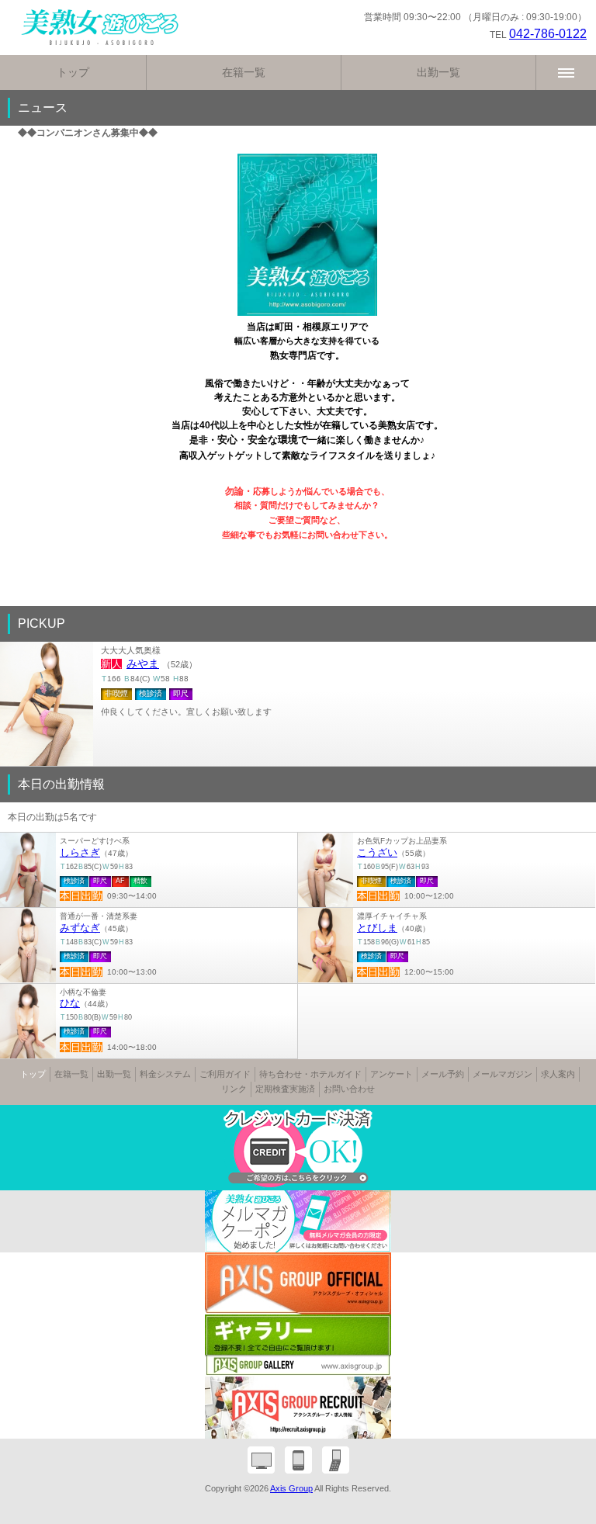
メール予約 (442, 1074)
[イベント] (298, 1221)
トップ (73, 72)
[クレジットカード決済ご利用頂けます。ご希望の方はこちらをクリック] (298, 1147)
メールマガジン (502, 1074)
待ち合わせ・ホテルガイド (310, 1074)
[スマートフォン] (298, 1460)
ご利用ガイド (225, 1074)
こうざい (377, 852)
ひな (70, 1003)
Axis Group (291, 1488)
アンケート (391, 1074)
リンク (234, 1088)
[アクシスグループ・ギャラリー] (298, 1345)
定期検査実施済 (285, 1088)
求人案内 (558, 1074)
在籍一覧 (243, 72)
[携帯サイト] (335, 1460)
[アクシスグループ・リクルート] (298, 1408)
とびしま (377, 928)
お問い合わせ (349, 1088)
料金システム (165, 1074)
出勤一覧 (438, 72)
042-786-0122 (548, 33)
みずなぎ (80, 928)
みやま (142, 663)
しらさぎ (80, 852)
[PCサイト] (261, 1460)
